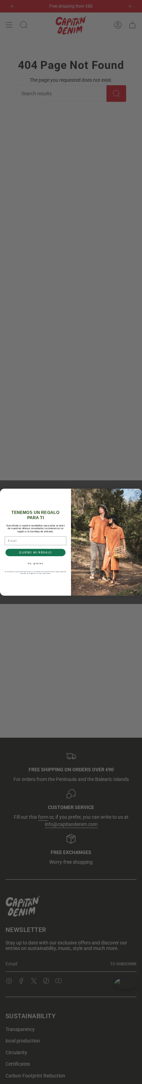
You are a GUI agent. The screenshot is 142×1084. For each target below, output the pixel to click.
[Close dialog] (137, 493)
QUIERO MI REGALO (35, 552)
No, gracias (35, 563)
